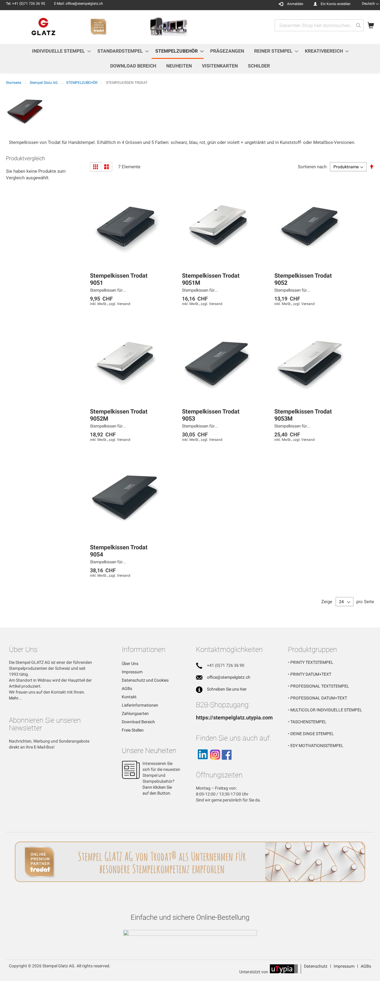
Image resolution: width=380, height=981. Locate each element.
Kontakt (129, 696)
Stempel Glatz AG (44, 83)
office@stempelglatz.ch (228, 677)
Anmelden (295, 4)
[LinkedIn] (202, 762)
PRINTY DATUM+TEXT (310, 674)
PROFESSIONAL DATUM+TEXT (318, 698)
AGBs (127, 688)
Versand (123, 304)
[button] (370, 3)
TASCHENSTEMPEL (308, 721)
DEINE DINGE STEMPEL (312, 733)
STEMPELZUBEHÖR (82, 83)
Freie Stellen (133, 730)
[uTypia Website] (284, 971)
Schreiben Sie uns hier (227, 689)
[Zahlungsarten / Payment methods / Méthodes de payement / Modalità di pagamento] (190, 933)
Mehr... (15, 698)
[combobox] (319, 25)
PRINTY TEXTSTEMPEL (311, 662)
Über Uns (130, 663)
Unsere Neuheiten (149, 750)
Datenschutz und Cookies (145, 680)
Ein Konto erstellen (336, 4)
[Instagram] (215, 762)
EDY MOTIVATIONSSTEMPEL (316, 745)
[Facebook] (226, 762)
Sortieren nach (312, 166)
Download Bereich (138, 721)
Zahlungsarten (135, 713)
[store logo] (98, 27)
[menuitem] (59, 51)
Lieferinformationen (140, 705)
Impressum (132, 671)
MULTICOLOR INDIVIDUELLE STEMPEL (326, 710)
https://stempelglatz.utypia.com (234, 717)
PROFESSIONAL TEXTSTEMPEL (319, 686)
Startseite (14, 83)
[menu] (190, 58)
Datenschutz (315, 966)
